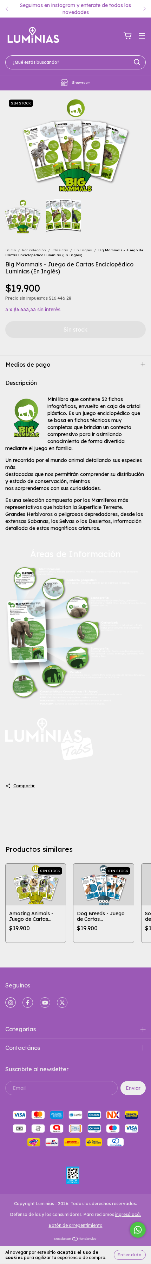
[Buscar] (137, 62)
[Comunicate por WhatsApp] (138, 1230)
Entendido (130, 1254)
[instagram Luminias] (10, 1002)
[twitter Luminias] (62, 1002)
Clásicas (60, 250)
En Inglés (83, 250)
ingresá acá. (128, 1214)
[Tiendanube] (76, 1239)
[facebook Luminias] (27, 1002)
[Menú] (141, 36)
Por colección (34, 250)
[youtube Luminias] (45, 1002)
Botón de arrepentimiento (76, 1225)
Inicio (10, 250)
